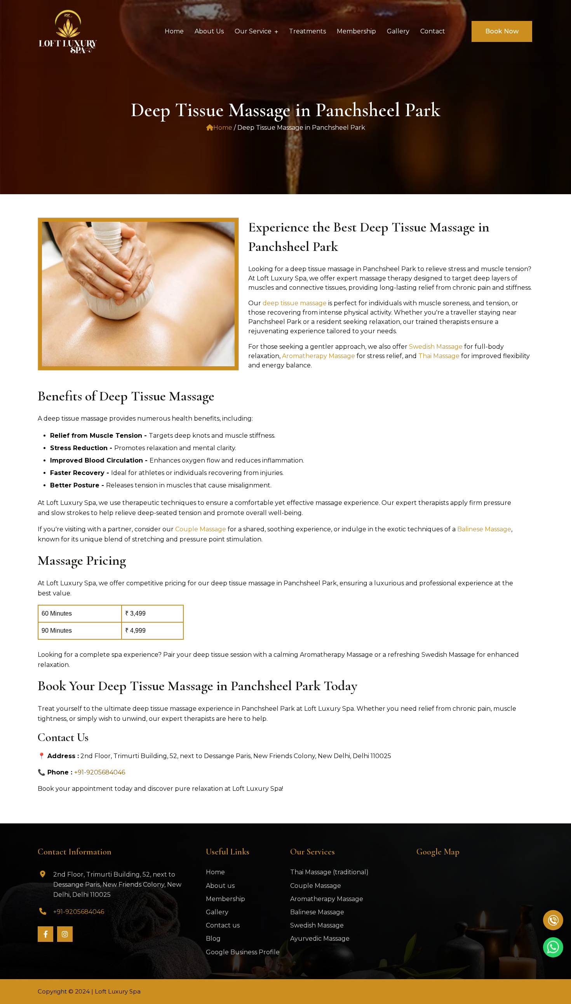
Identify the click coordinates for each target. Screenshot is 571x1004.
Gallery (217, 912)
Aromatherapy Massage (319, 356)
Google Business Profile (243, 952)
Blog (213, 938)
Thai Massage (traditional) (329, 872)
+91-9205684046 (99, 772)
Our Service (253, 31)
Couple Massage (200, 529)
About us (220, 885)
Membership (225, 899)
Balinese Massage (484, 529)
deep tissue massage (295, 303)
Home (222, 127)
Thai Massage (439, 356)
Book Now (502, 31)
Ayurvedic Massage (320, 938)
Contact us (223, 925)
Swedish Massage (436, 346)
